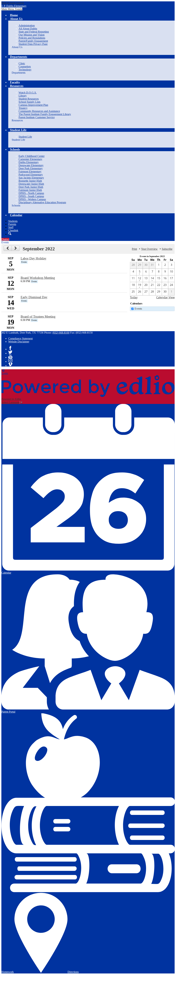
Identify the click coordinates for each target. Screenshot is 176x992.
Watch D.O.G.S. (28, 92)
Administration (27, 25)
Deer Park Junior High (31, 186)
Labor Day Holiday (33, 258)
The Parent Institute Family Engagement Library (45, 114)
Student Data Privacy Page (33, 44)
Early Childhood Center (32, 156)
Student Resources (29, 98)
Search (9, 233)
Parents (12, 224)
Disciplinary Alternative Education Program (42, 202)
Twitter (10, 352)
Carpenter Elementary (30, 159)
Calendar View (165, 297)
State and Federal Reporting (34, 31)
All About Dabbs (28, 28)
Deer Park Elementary (31, 168)
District (5, 239)
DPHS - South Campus (31, 196)
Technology (25, 69)
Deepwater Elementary (31, 165)
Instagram (10, 360)
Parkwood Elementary (31, 174)
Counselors (25, 66)
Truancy (23, 108)
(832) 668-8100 (60, 332)
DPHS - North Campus (31, 193)
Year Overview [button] (149, 248)
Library (23, 95)
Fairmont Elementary (30, 171)
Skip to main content (12, 2)
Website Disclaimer (18, 341)
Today (134, 297)
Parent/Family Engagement (33, 40)
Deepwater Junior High (31, 183)
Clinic (22, 63)
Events (138, 308)
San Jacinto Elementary (31, 177)
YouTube (10, 356)
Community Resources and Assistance (39, 111)
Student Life (25, 136)
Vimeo (10, 364)
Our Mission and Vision (32, 34)
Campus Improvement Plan (33, 104)
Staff (10, 227)
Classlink (13, 230)
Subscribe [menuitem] (167, 248)
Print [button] (134, 248)
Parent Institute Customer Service (37, 117)
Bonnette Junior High (30, 180)
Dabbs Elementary (29, 162)
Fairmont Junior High (30, 190)
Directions (73, 971)
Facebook (10, 348)
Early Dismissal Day (34, 297)
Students (13, 221)
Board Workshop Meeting (38, 278)
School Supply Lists (29, 101)
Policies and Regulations (32, 37)
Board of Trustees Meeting (38, 316)
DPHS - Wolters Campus (32, 199)
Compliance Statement (20, 338)
